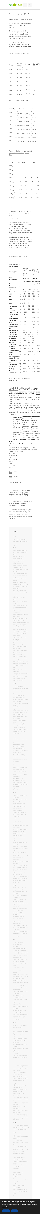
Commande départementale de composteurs (18, 1174)
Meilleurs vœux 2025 (22, 677)
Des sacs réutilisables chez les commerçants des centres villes (20, 1040)
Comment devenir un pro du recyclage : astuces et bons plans (20, 575)
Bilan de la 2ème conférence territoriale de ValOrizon (19, 839)
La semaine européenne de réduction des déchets (20, 1142)
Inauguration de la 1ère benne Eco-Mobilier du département (20, 1167)
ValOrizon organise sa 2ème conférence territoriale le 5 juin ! (20, 848)
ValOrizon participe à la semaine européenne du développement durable (20, 984)
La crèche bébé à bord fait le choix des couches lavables (20, 1182)
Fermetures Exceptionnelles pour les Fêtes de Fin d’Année (20, 688)
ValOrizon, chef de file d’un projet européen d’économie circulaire (20, 910)
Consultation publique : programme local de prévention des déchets (20, 784)
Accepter (6, 1211)
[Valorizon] (15, 4)
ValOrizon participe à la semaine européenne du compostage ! (20, 857)
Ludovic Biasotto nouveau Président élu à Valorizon (19, 756)
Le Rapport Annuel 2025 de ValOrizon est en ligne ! (20, 541)
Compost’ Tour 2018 (22, 925)
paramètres (5, 1207)
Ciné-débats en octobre (22, 711)
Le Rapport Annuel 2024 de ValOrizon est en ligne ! (20, 592)
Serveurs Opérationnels (23, 724)
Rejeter (14, 1211)
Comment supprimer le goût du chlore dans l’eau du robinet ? (20, 1191)
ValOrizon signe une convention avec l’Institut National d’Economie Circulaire (20, 901)
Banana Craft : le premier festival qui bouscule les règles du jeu (20, 646)
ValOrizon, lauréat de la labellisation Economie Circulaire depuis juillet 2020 (20, 769)
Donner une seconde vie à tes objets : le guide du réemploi (20, 607)
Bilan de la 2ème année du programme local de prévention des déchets (20, 1151)
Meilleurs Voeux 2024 (22, 729)
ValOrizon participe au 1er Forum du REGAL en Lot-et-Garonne (20, 1099)
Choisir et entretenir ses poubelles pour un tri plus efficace (20, 552)
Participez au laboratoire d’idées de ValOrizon (18, 944)
